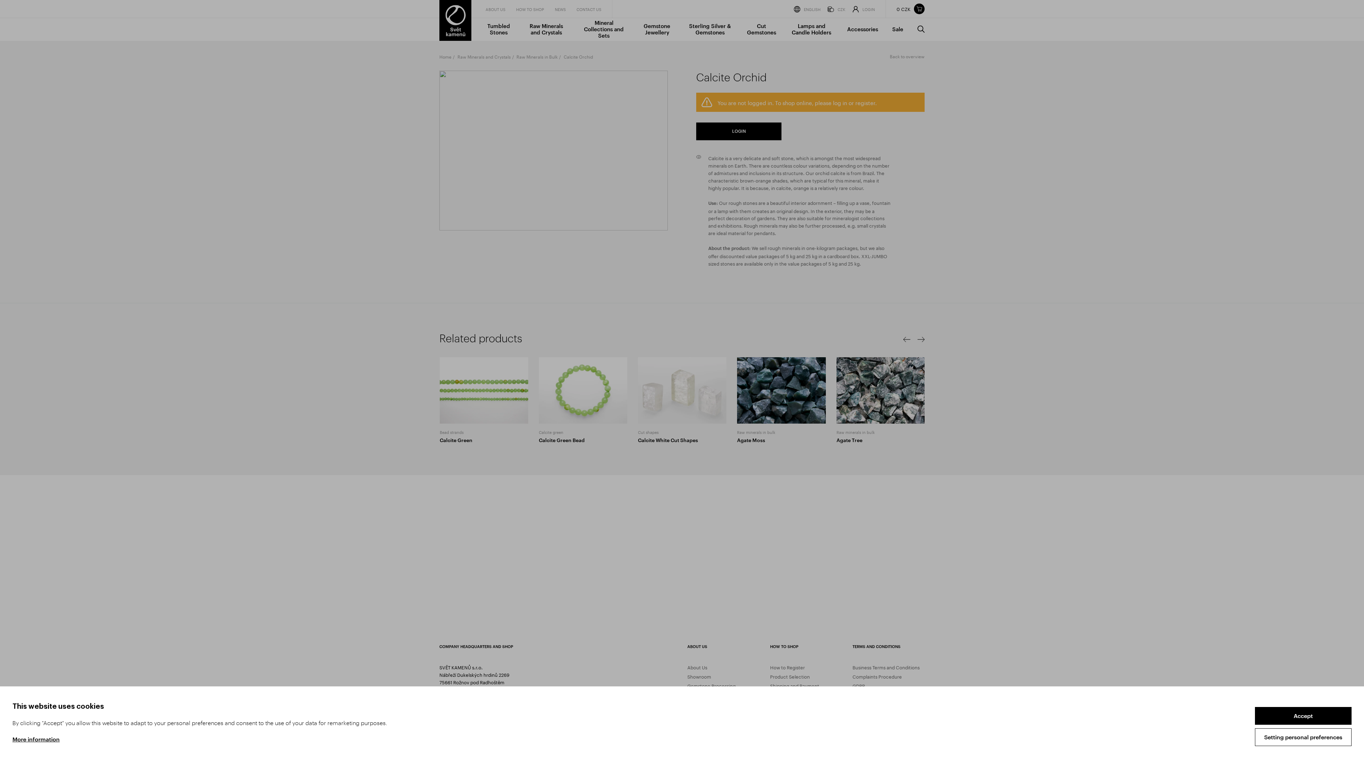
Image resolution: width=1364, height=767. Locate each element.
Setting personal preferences (1303, 737)
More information (36, 739)
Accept (1303, 715)
